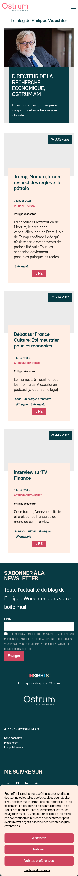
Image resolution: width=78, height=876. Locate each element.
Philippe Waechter (25, 214)
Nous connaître (13, 738)
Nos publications (14, 747)
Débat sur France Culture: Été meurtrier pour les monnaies (36, 340)
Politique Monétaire (38, 399)
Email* (9, 619)
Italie (33, 531)
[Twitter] (8, 784)
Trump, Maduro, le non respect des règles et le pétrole (37, 183)
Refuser (39, 849)
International (24, 206)
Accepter (39, 838)
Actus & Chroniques (28, 363)
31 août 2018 (22, 358)
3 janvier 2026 (22, 201)
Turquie (23, 404)
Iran (18, 399)
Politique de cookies (37, 870)
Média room (11, 743)
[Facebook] (17, 784)
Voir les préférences (39, 860)
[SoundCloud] (36, 784)
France (20, 531)
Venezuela (22, 266)
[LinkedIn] (27, 784)
